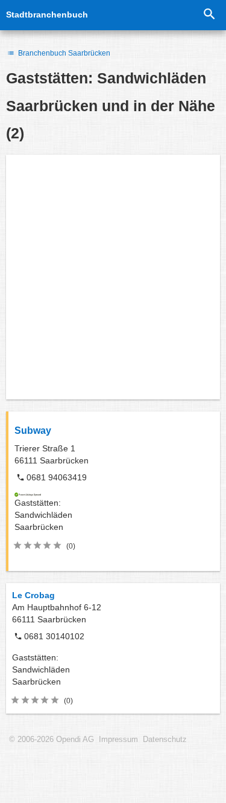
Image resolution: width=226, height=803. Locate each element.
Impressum (118, 739)
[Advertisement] (113, 277)
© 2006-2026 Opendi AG (51, 739)
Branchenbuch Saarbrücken (63, 53)
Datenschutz (165, 739)
